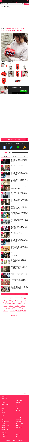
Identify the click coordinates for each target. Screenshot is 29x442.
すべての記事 (4, 398)
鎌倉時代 (6, 313)
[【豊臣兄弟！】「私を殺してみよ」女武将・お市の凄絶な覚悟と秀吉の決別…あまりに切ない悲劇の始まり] (5, 235)
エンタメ (17, 408)
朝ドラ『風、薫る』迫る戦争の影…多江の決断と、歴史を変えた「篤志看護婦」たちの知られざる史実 (19, 180)
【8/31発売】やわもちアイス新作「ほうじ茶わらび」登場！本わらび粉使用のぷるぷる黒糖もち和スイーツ (19, 247)
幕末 (15, 303)
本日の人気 (4, 427)
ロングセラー (17, 300)
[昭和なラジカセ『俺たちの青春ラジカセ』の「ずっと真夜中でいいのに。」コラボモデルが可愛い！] (5, 222)
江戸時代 (5, 298)
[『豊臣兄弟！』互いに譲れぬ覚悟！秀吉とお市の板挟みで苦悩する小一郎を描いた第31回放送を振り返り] (5, 255)
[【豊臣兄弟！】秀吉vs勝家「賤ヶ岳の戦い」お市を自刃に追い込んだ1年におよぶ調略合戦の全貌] (5, 162)
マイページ (4, 423)
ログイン (22, 3)
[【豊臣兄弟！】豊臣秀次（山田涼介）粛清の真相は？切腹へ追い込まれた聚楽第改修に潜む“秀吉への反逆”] (5, 229)
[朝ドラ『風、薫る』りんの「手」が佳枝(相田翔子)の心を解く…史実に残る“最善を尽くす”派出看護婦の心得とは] (5, 289)
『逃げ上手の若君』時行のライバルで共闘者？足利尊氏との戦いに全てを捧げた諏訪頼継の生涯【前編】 (19, 173)
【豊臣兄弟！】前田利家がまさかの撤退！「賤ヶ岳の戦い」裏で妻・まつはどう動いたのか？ (19, 274)
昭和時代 (12, 313)
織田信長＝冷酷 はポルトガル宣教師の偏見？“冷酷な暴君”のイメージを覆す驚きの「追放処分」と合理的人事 (19, 267)
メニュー (1, 1)
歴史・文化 (18, 410)
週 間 (14, 156)
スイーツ (24, 300)
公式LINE (17, 147)
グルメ (3, 406)
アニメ (5, 300)
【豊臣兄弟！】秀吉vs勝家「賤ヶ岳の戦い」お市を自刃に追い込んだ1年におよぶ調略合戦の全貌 (19, 160)
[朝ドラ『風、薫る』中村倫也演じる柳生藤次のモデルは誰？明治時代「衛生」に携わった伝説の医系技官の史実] (5, 188)
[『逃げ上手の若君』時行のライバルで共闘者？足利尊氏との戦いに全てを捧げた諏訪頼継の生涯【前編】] (5, 175)
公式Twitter (11, 147)
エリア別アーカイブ (6, 425)
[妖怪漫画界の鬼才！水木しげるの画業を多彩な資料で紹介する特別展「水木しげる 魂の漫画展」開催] (5, 215)
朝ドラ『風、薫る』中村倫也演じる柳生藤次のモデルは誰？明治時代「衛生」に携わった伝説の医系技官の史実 (19, 187)
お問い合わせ (18, 421)
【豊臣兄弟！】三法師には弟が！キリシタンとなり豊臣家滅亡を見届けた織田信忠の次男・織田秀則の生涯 (19, 167)
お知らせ (4, 419)
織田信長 (17, 305)
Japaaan (14, 1)
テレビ (6, 305)
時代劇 (24, 303)
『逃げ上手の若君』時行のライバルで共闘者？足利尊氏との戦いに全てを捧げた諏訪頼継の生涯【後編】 (19, 240)
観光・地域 (4, 408)
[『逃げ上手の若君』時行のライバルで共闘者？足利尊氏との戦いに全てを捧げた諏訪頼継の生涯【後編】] (5, 242)
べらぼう (11, 305)
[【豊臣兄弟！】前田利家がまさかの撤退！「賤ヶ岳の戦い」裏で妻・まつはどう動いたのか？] (5, 276)
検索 (28, 1)
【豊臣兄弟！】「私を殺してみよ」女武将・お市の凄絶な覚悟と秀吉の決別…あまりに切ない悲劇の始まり (19, 234)
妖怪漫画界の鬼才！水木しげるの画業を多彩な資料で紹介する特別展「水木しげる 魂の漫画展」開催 (19, 214)
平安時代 (24, 298)
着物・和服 (18, 402)
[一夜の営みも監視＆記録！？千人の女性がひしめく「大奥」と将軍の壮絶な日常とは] (5, 282)
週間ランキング (19, 427)
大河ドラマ (18, 298)
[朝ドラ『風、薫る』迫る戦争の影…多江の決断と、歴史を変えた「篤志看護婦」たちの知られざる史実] (5, 182)
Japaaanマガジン (19, 417)
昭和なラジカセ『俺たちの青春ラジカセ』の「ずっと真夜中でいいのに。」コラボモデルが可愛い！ (19, 220)
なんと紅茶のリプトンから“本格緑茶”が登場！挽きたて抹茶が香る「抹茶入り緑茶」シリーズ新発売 (19, 260)
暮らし (3, 410)
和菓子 (17, 406)
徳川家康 (7, 308)
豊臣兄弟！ (13, 310)
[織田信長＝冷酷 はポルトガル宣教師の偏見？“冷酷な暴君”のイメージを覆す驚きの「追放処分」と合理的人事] (5, 269)
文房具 (23, 308)
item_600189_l (5, 7)
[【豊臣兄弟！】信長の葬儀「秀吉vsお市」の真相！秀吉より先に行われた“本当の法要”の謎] (5, 202)
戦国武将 (10, 300)
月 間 (24, 156)
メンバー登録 (27, 3)
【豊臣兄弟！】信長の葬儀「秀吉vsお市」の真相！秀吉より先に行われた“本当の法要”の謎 (19, 200)
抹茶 (12, 308)
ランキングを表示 (14, 294)
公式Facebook (4, 147)
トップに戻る (25, 393)
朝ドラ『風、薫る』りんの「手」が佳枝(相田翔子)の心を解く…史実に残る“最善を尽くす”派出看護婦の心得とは (19, 287)
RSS (24, 147)
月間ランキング (5, 429)
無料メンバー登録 (19, 423)
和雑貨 (17, 404)
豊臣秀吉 (19, 310)
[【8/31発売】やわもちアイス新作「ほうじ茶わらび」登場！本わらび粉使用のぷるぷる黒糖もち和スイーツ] (5, 249)
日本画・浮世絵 (19, 400)
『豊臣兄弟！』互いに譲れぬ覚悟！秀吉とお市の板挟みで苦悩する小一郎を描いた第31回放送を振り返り (19, 254)
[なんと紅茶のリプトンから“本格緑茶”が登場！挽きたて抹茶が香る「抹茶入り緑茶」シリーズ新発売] (5, 262)
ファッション (4, 402)
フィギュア (6, 310)
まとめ (17, 398)
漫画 (19, 303)
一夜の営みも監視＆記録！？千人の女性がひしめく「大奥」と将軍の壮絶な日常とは (19, 280)
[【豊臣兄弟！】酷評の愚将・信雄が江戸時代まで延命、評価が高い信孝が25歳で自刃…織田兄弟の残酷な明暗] (5, 209)
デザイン (17, 308)
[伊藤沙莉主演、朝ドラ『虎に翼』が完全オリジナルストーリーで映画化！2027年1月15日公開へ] (5, 195)
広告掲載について (5, 421)
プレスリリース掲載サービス (14, 139)
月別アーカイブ (19, 425)
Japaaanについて (19, 419)
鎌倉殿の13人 (15, 315)
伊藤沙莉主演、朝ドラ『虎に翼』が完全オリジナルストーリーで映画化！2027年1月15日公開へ (19, 193)
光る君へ (18, 313)
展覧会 (25, 310)
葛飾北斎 (24, 313)
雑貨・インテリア (5, 404)
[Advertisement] (10, 17)
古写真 (3, 412)
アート (3, 400)
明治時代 (23, 305)
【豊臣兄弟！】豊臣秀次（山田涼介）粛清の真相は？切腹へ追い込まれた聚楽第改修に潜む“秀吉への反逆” (19, 227)
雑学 (5, 303)
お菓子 (10, 303)
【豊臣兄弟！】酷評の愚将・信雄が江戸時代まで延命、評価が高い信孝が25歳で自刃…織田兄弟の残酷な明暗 (19, 207)
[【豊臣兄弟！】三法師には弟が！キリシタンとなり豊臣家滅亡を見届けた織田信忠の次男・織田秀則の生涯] (5, 168)
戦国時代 (11, 298)
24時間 (5, 156)
